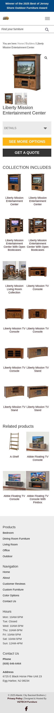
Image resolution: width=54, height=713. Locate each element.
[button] (46, 57)
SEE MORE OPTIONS (27, 142)
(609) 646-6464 (12, 663)
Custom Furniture (13, 589)
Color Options (11, 595)
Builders (30, 43)
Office (6, 550)
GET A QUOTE (27, 153)
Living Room (10, 544)
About (6, 577)
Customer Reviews (14, 583)
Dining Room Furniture (16, 538)
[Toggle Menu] (47, 18)
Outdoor (7, 556)
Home (6, 571)
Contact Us (9, 601)
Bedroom (8, 532)
